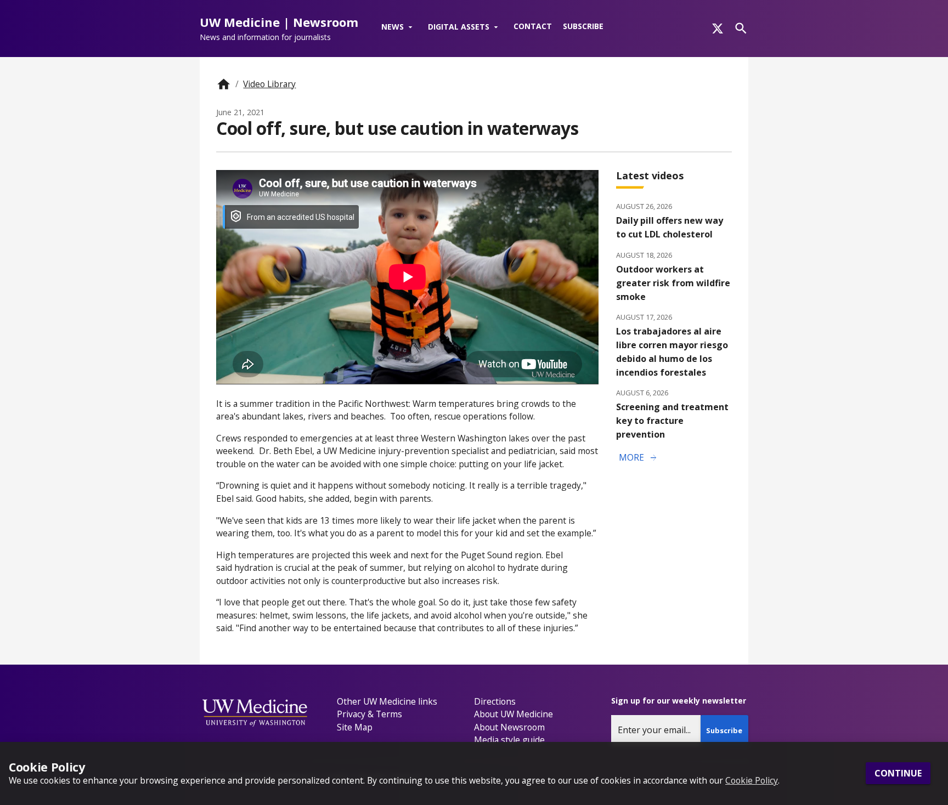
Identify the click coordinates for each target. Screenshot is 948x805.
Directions (495, 701)
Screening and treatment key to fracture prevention (672, 420)
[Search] (741, 28)
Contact (533, 26)
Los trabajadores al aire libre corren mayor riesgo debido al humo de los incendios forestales (672, 351)
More (638, 458)
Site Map (355, 727)
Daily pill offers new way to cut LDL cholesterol (669, 227)
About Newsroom (509, 727)
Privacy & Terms (369, 714)
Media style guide (509, 740)
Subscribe (583, 26)
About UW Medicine (513, 714)
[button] (399, 27)
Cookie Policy (751, 780)
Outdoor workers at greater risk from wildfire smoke (673, 283)
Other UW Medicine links (387, 701)
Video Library (269, 84)
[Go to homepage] (223, 84)
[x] (717, 28)
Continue (898, 774)
